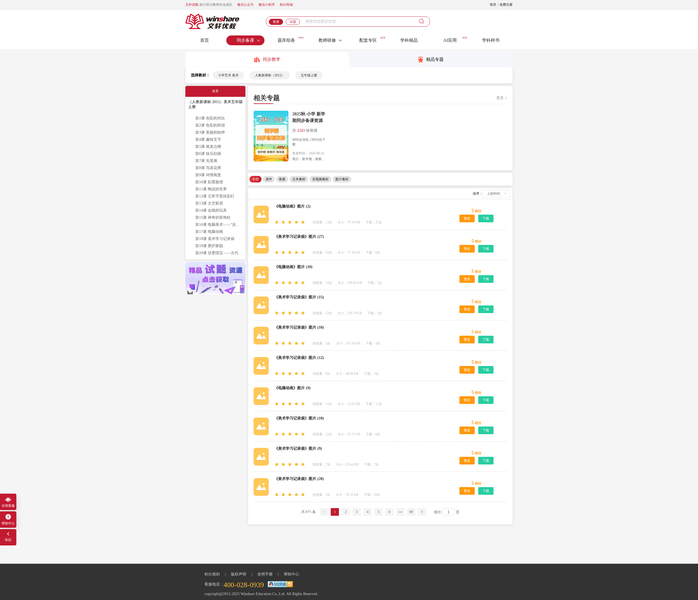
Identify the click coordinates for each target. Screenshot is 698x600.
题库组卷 (286, 40)
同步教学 (271, 59)
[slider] (290, 222)
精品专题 (435, 59)
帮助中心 (291, 574)
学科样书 (491, 40)
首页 (204, 40)
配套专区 (368, 40)
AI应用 (450, 40)
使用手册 (265, 574)
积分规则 (212, 574)
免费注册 (506, 5)
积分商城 (286, 5)
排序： (478, 194)
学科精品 (409, 40)
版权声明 (238, 574)
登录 (493, 5)
